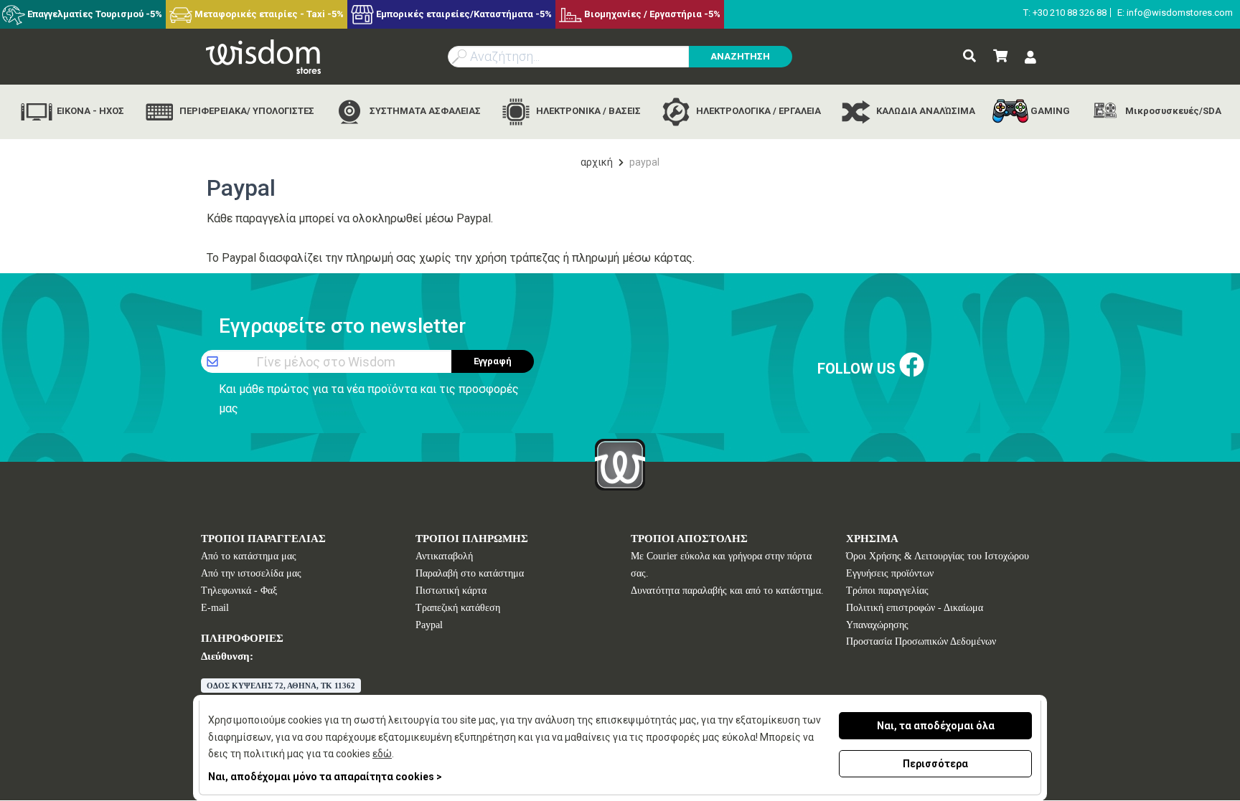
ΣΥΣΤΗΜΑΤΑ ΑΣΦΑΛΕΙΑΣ (424, 110)
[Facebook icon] (911, 365)
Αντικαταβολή (444, 556)
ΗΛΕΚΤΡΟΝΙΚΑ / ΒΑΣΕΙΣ (587, 110)
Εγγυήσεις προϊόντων (890, 573)
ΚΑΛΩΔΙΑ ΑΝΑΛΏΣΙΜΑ (924, 110)
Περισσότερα (935, 763)
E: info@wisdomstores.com (1175, 12)
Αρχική (597, 162)
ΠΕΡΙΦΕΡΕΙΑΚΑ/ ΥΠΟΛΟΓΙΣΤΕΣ (245, 110)
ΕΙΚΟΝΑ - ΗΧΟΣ (89, 110)
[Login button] (1030, 57)
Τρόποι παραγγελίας (887, 590)
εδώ (382, 753)
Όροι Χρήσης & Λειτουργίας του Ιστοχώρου (937, 556)
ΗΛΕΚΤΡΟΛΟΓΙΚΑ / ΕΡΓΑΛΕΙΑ (757, 110)
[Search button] (969, 56)
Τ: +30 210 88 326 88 (1065, 12)
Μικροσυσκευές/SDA (1172, 110)
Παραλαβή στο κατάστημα (469, 573)
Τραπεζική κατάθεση (457, 607)
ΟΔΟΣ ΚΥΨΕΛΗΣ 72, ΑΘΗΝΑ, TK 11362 (281, 685)
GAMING (1049, 110)
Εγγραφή (493, 361)
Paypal (429, 625)
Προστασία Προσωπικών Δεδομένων (921, 641)
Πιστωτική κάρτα (451, 590)
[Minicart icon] (1000, 56)
